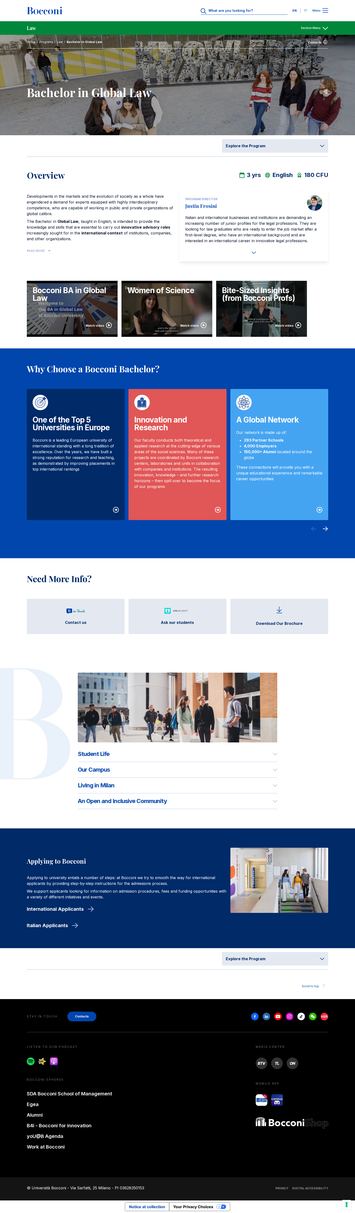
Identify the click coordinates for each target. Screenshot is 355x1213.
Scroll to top (310, 986)
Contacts (314, 42)
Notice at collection (147, 1206)
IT (305, 10)
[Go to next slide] (325, 529)
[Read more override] (253, 252)
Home (31, 42)
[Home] (45, 10)
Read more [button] (36, 251)
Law (60, 42)
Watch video (94, 325)
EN (294, 10)
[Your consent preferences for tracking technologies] (346, 1204)
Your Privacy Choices (193, 1206)
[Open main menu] (325, 10)
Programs (46, 42)
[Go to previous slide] (314, 529)
